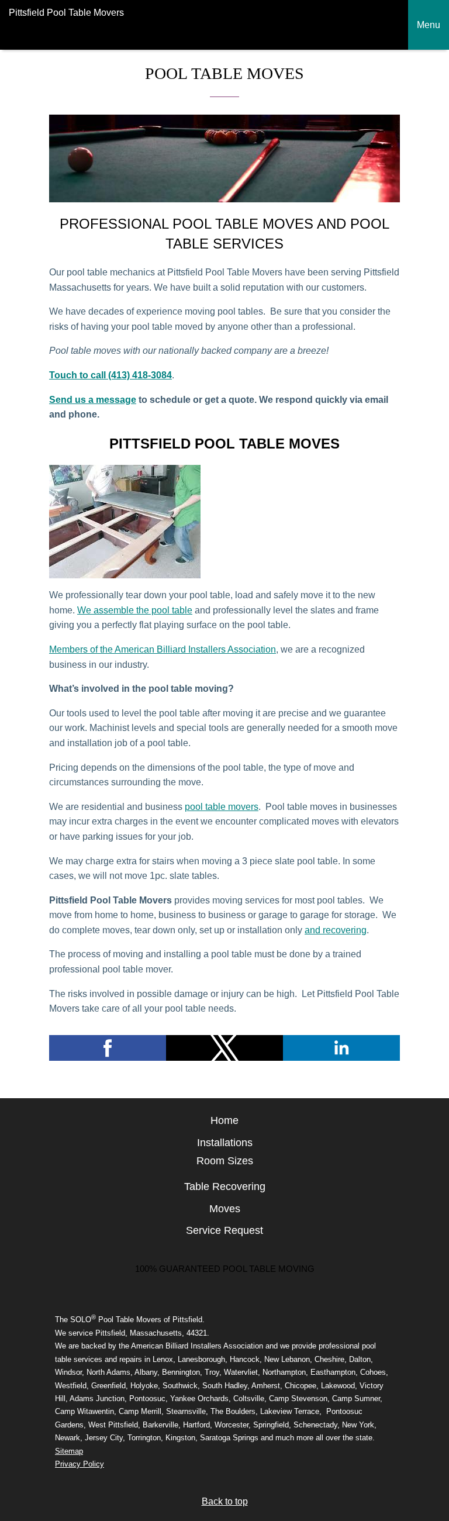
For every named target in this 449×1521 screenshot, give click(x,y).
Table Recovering (224, 1186)
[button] (107, 1048)
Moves (224, 1209)
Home (224, 1120)
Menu (428, 25)
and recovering (336, 930)
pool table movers (221, 807)
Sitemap (69, 1451)
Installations (225, 1142)
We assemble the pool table (134, 610)
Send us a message (92, 400)
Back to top (225, 1501)
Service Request (224, 1230)
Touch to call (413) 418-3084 (110, 375)
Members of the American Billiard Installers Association (162, 649)
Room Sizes (224, 1161)
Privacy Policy (79, 1464)
